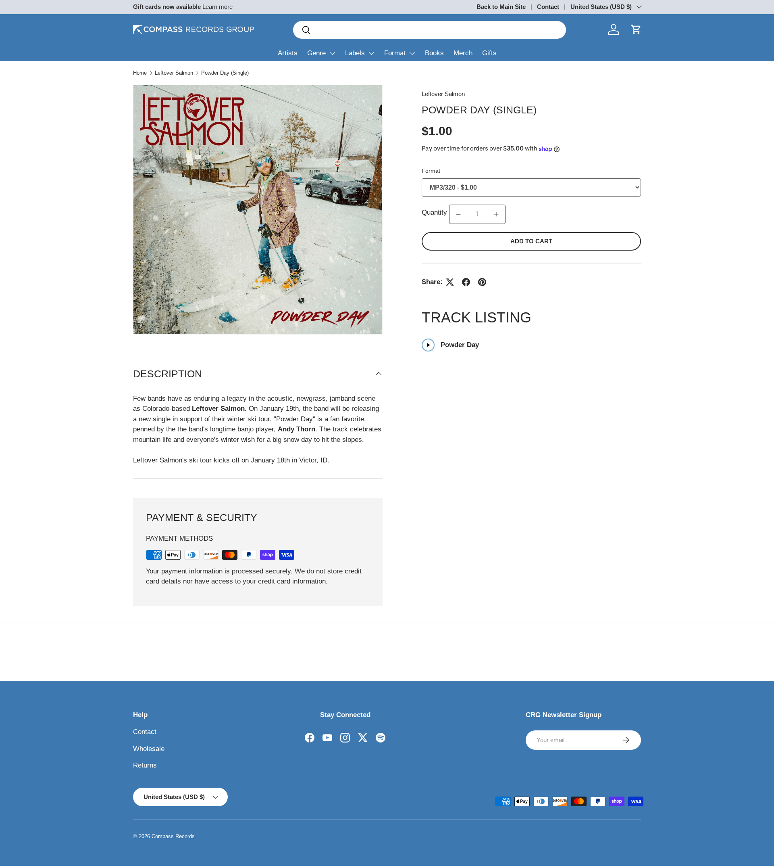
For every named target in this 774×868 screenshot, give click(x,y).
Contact (548, 6)
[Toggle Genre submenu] (332, 53)
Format (395, 53)
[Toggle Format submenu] (412, 53)
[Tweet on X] (450, 282)
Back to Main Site (501, 6)
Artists (288, 53)
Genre (316, 53)
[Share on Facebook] (466, 282)
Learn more (217, 6)
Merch (463, 53)
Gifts (489, 53)
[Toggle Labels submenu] (371, 53)
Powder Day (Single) (225, 73)
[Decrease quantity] (458, 214)
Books (434, 53)
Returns (145, 765)
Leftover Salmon (174, 73)
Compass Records (173, 836)
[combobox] (429, 30)
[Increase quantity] (496, 214)
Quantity (435, 212)
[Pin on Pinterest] (482, 282)
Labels (355, 53)
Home (140, 73)
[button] (636, 29)
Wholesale (148, 749)
